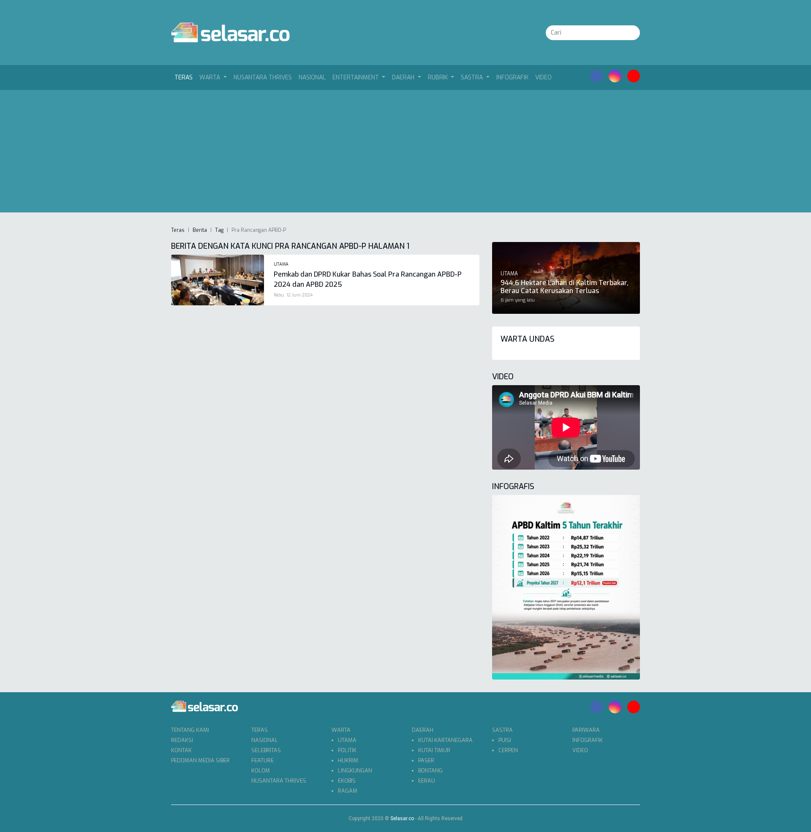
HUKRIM (348, 760)
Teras (185, 77)
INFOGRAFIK (512, 77)
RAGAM (347, 790)
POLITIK (347, 750)
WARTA (341, 730)
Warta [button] (210, 77)
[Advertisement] (405, 153)
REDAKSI (182, 740)
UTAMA (347, 740)
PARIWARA (586, 730)
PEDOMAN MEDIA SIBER (200, 760)
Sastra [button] (472, 77)
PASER (426, 760)
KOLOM (260, 770)
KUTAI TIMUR (434, 750)
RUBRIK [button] (438, 77)
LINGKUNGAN (355, 770)
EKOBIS (347, 780)
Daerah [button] (404, 77)
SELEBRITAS (266, 750)
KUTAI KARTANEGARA (445, 740)
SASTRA (502, 730)
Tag (219, 230)
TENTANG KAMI (190, 730)
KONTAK (181, 750)
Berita (200, 230)
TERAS (259, 730)
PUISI (504, 740)
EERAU (426, 780)
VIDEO (543, 77)
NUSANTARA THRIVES (263, 77)
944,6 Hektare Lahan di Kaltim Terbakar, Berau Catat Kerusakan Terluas (565, 286)
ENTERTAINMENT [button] (356, 77)
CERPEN (508, 750)
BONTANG (430, 770)
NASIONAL (312, 77)
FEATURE (262, 760)
